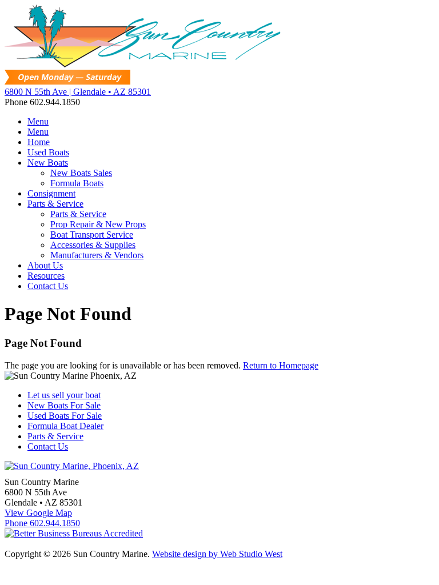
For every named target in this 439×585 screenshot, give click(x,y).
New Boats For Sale (64, 405)
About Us (45, 265)
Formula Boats (76, 183)
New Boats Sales (81, 173)
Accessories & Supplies (92, 245)
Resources (46, 276)
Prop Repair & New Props (98, 224)
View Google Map (38, 513)
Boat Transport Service (91, 234)
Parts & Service (55, 204)
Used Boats (48, 152)
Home (38, 142)
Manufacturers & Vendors (96, 255)
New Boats (47, 162)
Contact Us (47, 286)
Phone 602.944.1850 (42, 523)
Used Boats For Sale (64, 415)
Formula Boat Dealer (65, 426)
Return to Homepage (280, 365)
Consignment (51, 193)
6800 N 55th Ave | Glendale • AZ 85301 (78, 92)
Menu (38, 121)
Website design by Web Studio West (217, 554)
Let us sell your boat (64, 395)
